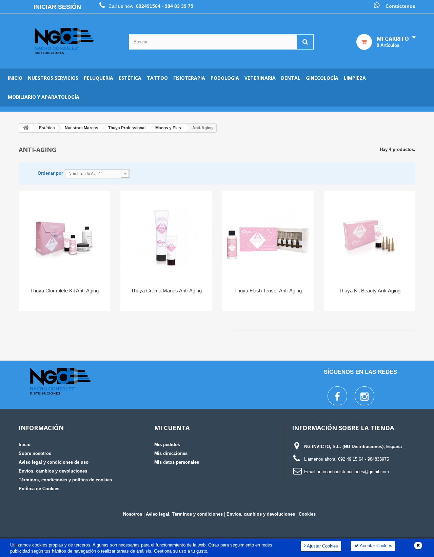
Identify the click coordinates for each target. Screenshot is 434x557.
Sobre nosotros (35, 453)
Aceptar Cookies (375, 545)
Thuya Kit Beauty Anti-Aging (369, 290)
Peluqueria (98, 78)
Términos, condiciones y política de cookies (65, 479)
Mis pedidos (167, 444)
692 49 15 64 (350, 459)
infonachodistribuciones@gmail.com (353, 471)
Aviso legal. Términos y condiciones (184, 514)
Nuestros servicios (53, 78)
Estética (130, 78)
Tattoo (157, 78)
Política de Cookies (39, 488)
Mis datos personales (176, 462)
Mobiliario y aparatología (43, 97)
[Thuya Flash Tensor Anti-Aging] (268, 236)
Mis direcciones (171, 453)
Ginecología (322, 78)
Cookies (307, 514)
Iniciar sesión (57, 6)
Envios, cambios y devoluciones (53, 471)
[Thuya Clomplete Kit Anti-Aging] (64, 236)
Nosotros (132, 514)
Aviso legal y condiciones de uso (53, 462)
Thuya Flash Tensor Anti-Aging (268, 290)
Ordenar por (50, 173)
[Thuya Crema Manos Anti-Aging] (166, 236)
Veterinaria (260, 78)
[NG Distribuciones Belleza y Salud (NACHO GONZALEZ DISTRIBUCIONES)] (64, 41)
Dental (290, 78)
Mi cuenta (172, 428)
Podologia (225, 78)
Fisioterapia (189, 78)
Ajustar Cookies (322, 546)
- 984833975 (377, 459)
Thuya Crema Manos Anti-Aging (166, 290)
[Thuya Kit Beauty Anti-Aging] (369, 236)
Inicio (15, 78)
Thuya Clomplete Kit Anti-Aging (64, 290)
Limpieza (355, 78)
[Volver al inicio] (25, 128)
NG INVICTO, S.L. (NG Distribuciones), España (353, 446)
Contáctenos (400, 6)
